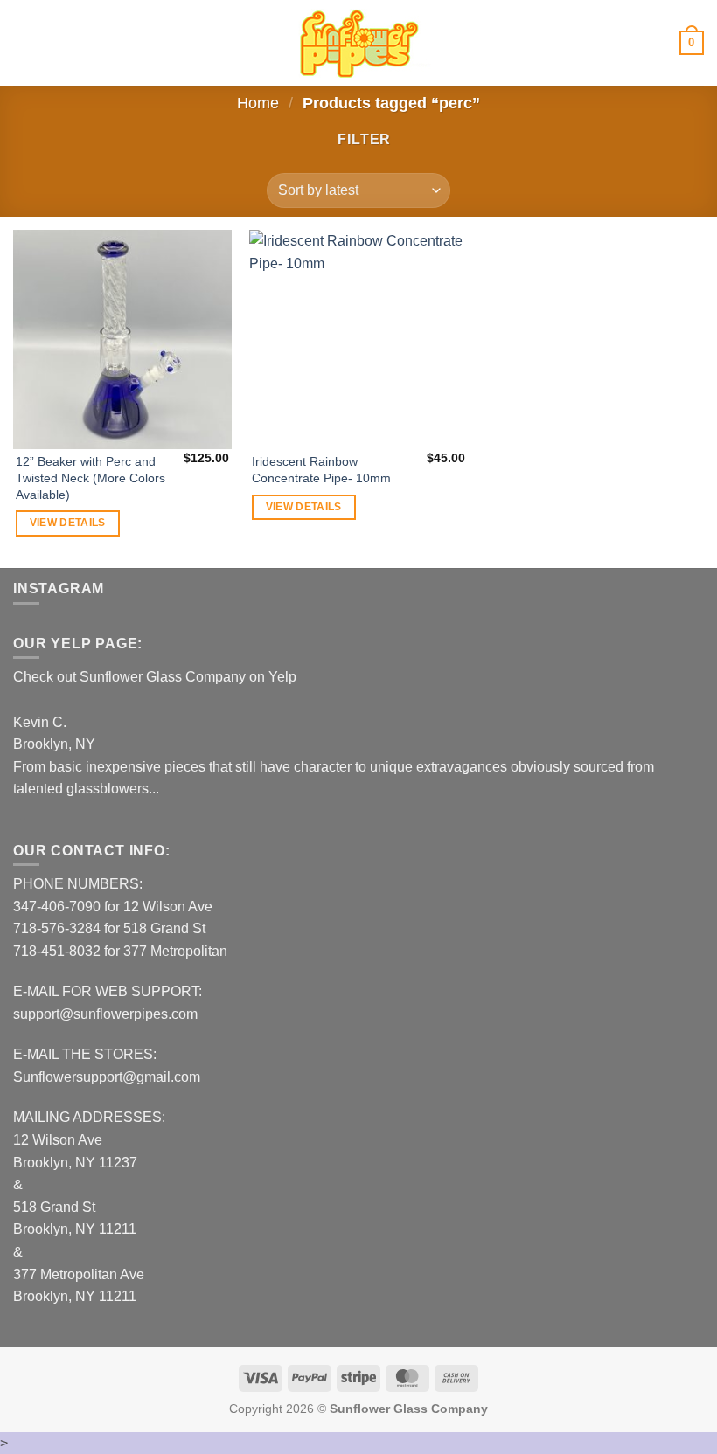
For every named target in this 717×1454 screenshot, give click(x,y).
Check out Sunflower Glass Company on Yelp (154, 676)
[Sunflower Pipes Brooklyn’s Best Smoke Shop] (358, 43)
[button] (23, 42)
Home (258, 102)
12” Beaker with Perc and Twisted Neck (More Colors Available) (90, 477)
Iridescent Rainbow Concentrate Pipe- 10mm (321, 469)
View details (68, 522)
